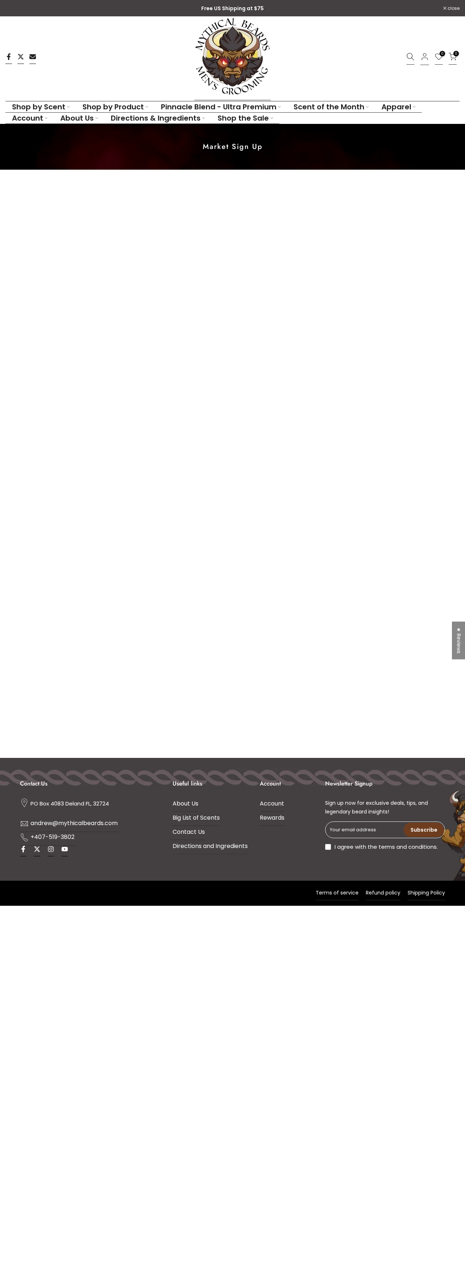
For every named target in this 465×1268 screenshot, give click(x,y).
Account (27, 118)
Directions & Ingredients (156, 118)
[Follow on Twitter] (37, 851)
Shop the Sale (243, 118)
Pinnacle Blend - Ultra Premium (218, 107)
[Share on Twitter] (20, 58)
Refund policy (383, 892)
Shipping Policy (426, 892)
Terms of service (337, 892)
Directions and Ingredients (210, 846)
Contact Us (189, 832)
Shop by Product (113, 107)
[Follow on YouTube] (64, 851)
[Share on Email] (32, 58)
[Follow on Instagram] (51, 851)
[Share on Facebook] (8, 58)
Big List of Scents (196, 817)
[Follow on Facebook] (23, 851)
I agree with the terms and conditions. (386, 847)
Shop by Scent (38, 107)
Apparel (396, 107)
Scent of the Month (329, 107)
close (15, 8)
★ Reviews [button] (458, 640)
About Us (77, 118)
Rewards (272, 817)
